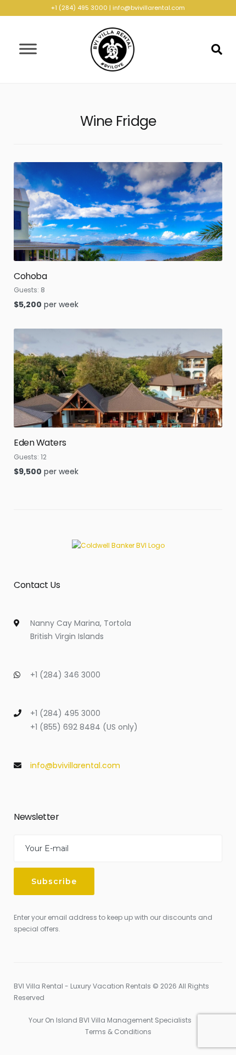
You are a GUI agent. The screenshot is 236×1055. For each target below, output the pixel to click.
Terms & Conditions (118, 1031)
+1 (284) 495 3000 (79, 7)
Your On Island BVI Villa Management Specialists (110, 1020)
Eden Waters (40, 442)
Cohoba (30, 276)
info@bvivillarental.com (149, 7)
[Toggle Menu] (28, 49)
